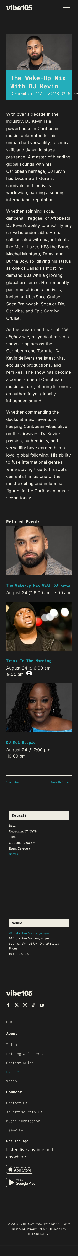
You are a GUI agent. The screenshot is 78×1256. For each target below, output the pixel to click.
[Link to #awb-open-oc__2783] (66, 7)
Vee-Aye (14, 782)
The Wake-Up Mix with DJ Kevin (39, 585)
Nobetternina (60, 782)
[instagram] (25, 1005)
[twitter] (17, 1005)
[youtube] (42, 1005)
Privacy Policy (36, 1229)
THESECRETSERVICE (39, 1234)
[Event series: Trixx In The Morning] (29, 673)
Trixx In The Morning (28, 660)
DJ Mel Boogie (21, 742)
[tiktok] (33, 1005)
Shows (13, 854)
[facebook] (8, 1005)
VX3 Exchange (46, 1224)
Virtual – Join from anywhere (29, 933)
